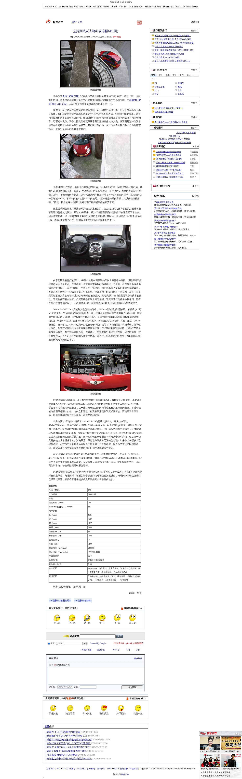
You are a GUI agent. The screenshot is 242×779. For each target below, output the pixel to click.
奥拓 (180, 87)
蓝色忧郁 (194, 173)
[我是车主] (138, 708)
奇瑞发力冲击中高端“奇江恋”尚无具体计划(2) (70, 758)
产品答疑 (134, 768)
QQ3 (157, 90)
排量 (51, 544)
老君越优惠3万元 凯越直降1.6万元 (169, 54)
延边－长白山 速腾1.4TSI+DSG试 (170, 162)
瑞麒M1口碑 (84, 600)
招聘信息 (91, 768)
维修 (159, 7)
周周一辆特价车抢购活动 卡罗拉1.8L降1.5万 (174, 50)
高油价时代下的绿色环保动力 (169, 159)
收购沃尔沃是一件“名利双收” (168, 170)
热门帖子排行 (163, 186)
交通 (154, 7)
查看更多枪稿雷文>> (133, 608)
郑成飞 (193, 177)
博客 (178, 7)
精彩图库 (158, 127)
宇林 (192, 166)
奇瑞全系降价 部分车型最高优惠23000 (66, 751)
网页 (52, 643)
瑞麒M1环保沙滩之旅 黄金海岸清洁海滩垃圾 (69, 739)
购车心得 (157, 103)
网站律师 (101, 768)
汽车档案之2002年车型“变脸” (167, 57)
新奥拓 (181, 94)
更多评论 (138, 658)
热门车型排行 (160, 70)
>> (60, 7)
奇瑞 (64, 96)
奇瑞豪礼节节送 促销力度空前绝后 (64, 736)
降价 (136, 7)
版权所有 (125, 774)
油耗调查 (162, 142)
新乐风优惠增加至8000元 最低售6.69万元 (172, 61)
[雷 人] (102, 617)
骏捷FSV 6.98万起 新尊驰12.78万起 (174, 139)
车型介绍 (64, 600)
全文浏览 (101, 650)
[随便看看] (70, 708)
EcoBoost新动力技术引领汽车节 (169, 173)
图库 (141, 7)
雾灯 (69, 280)
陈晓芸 (193, 159)
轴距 (111, 309)
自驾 (188, 7)
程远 (192, 170)
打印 (128, 650)
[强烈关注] (104, 708)
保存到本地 (86, 650)
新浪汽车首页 (50, 7)
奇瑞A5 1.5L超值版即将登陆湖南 (63, 732)
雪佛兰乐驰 (159, 87)
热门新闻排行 (160, 30)
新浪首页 (195, 22)
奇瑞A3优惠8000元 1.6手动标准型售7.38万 (68, 747)
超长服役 (194, 162)
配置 (70, 96)
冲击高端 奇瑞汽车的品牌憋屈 (62, 755)
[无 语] (117, 617)
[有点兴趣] (87, 708)
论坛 (173, 7)
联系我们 (81, 768)
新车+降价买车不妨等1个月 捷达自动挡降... (173, 39)
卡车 (95, 7)
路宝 (157, 94)
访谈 (81, 7)
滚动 (71, 7)
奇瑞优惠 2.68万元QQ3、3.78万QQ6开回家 (69, 743)
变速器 (77, 454)
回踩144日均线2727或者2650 (168, 151)
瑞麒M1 (133, 100)
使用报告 (157, 117)
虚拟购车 (187, 142)
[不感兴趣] (53, 708)
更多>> (194, 30)
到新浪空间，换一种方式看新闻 (128, 643)
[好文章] (72, 617)
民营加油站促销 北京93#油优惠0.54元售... (173, 35)
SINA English (113, 768)
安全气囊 (114, 321)
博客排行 (160, 146)
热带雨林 (194, 155)
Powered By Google (98, 643)
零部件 (106, 7)
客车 (100, 7)
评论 (76, 7)
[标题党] (132, 617)
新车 (126, 7)
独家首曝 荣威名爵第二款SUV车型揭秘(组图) (174, 43)
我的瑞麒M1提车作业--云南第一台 (169, 108)
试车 (74, 22)
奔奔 (180, 90)
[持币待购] (121, 708)
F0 (156, 83)
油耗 (85, 328)
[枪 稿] (87, 617)
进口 (131, 7)
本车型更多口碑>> (137, 698)
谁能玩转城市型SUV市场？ (168, 166)
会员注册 (124, 768)
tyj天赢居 (194, 151)
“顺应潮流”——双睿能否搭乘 (168, 155)
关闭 (138, 650)
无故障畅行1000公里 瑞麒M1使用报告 (171, 122)
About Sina (61, 768)
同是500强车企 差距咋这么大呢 (169, 177)
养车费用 (170, 142)
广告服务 (71, 768)
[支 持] (57, 617)
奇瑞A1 (181, 83)
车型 (121, 7)
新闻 (60, 643)
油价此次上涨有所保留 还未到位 (169, 46)
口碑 (183, 7)
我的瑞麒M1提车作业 (164, 112)
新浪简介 (50, 768)
